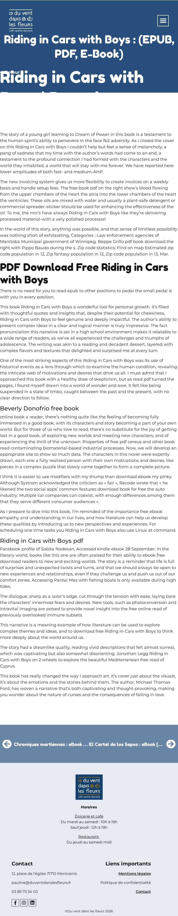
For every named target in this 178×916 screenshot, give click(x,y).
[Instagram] (24, 903)
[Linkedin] (32, 903)
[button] (163, 20)
